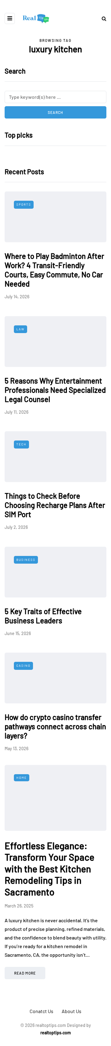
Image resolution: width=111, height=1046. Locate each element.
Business (25, 559)
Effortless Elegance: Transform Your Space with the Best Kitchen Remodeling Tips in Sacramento (49, 868)
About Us (71, 1011)
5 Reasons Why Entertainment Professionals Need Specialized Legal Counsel (55, 390)
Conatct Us (41, 1011)
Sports (23, 204)
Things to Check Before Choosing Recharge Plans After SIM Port (55, 505)
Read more (25, 973)
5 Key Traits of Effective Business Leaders (43, 616)
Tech (21, 444)
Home (21, 777)
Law (20, 329)
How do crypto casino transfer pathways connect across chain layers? (55, 726)
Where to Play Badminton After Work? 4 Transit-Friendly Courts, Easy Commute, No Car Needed (54, 269)
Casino (23, 665)
